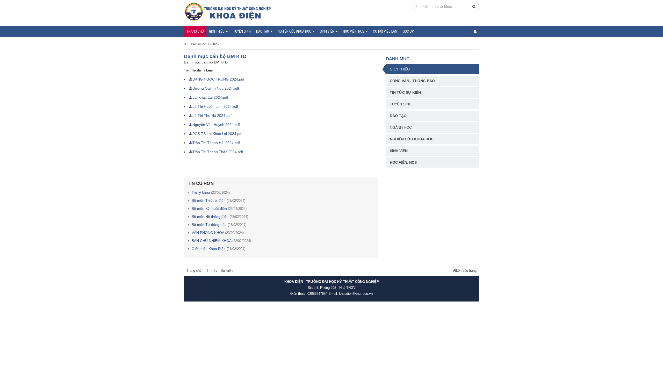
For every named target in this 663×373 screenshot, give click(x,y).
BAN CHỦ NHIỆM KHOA (221, 241)
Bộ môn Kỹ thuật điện (219, 208)
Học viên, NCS (354, 31)
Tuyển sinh (242, 31)
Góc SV (408, 31)
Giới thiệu (217, 31)
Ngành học (401, 127)
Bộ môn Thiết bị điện (218, 200)
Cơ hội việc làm (385, 31)
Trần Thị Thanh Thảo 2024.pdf (217, 152)
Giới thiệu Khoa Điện (218, 249)
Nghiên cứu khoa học (295, 31)
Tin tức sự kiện (405, 92)
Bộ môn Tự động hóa (219, 225)
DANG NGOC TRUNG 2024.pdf (218, 79)
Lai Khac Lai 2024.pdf (210, 97)
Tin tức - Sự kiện (220, 270)
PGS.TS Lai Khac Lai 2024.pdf (217, 134)
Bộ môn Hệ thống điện (220, 216)
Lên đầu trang (466, 270)
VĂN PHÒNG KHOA (218, 233)
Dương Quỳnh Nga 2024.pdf (215, 88)
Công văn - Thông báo (412, 81)
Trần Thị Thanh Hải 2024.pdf (216, 143)
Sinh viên (327, 31)
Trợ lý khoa (211, 192)
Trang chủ (195, 31)
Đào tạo (263, 31)
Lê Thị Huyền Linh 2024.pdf (215, 106)
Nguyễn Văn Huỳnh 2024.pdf (216, 125)
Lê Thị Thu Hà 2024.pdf (212, 115)
